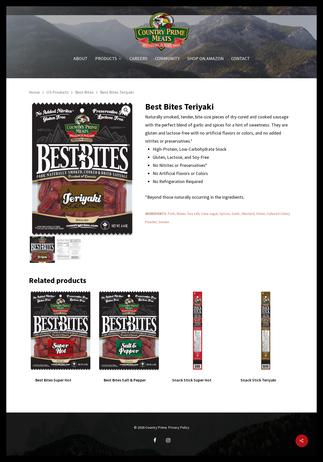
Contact (240, 58)
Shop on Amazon (205, 58)
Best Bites (84, 92)
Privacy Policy (178, 427)
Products (106, 58)
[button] (125, 110)
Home (34, 92)
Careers (138, 58)
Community (167, 58)
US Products (57, 92)
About (80, 58)
